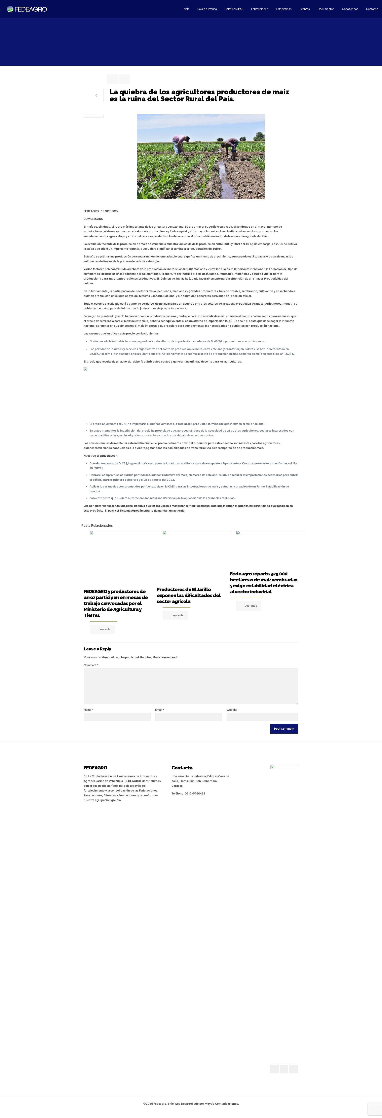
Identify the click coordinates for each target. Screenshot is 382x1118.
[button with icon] (274, 1069)
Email (159, 709)
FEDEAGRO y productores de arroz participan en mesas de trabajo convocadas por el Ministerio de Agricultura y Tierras (116, 603)
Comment (91, 665)
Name (89, 709)
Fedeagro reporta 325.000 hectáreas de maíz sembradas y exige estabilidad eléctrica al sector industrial (263, 583)
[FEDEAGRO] (27, 9)
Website (232, 709)
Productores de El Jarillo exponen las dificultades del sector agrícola (188, 595)
